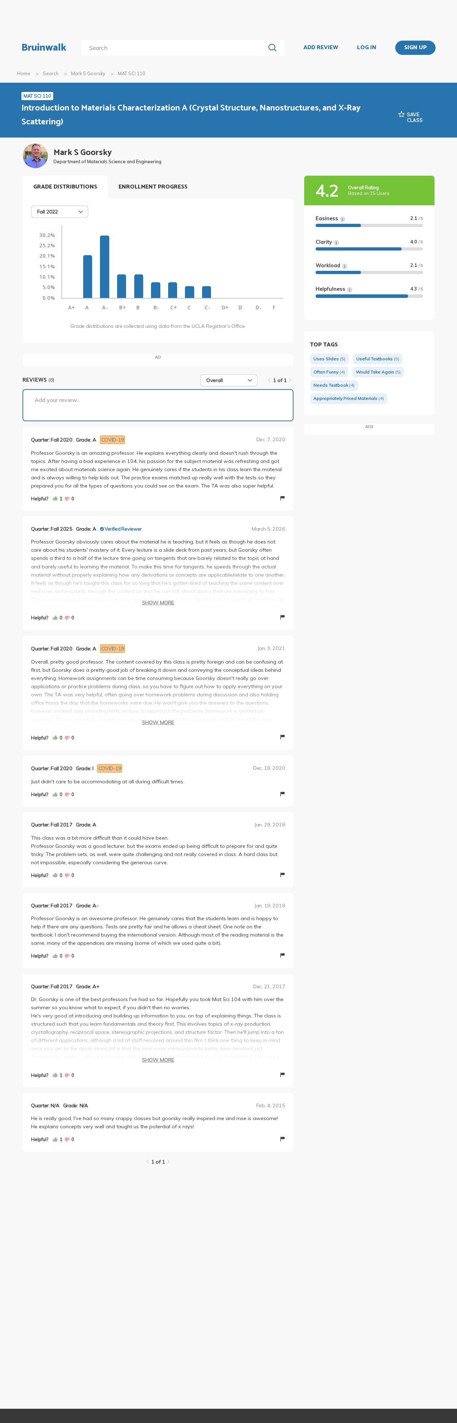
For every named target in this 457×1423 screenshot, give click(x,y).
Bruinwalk (43, 48)
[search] (174, 48)
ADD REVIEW (320, 47)
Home (23, 73)
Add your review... (57, 399)
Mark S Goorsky (88, 73)
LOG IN (366, 47)
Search (51, 73)
